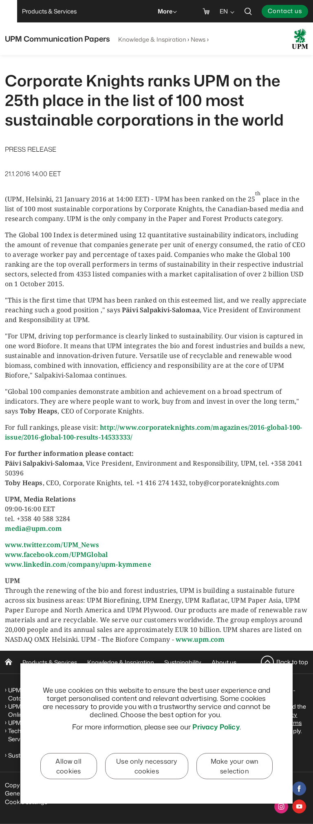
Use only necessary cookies (146, 766)
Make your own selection (234, 766)
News (198, 39)
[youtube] (299, 806)
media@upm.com (33, 528)
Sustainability (182, 662)
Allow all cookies (68, 766)
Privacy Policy (215, 726)
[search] (248, 11)
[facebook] (299, 788)
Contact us (285, 11)
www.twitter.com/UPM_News (52, 544)
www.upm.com (200, 639)
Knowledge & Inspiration (152, 39)
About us (224, 662)
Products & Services (49, 662)
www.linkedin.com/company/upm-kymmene (78, 564)
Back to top (292, 662)
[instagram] (281, 806)
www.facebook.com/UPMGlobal (56, 554)
